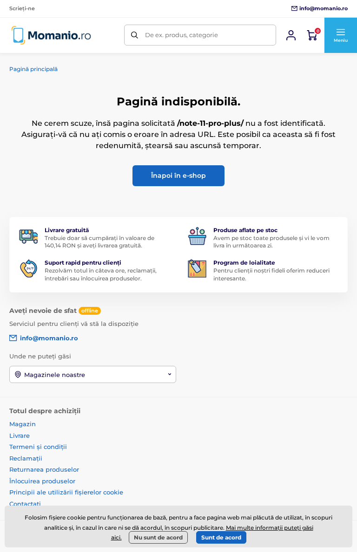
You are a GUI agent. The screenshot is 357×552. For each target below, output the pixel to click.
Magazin (22, 424)
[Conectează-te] (291, 35)
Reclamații (25, 458)
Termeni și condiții (38, 446)
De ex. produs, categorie (181, 35)
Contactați (25, 503)
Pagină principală (33, 68)
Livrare (19, 435)
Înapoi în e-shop (178, 175)
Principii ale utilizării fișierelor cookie (66, 492)
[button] (340, 35)
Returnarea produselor (44, 469)
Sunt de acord (221, 537)
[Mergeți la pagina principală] (51, 35)
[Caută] (134, 35)
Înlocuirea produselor (42, 481)
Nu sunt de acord (158, 537)
